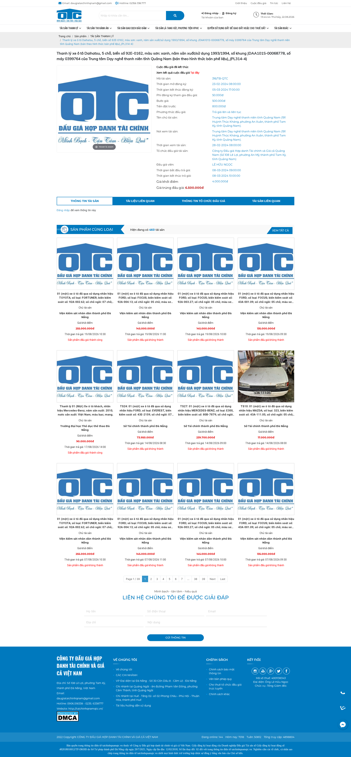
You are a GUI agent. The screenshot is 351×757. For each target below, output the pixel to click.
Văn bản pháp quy (220, 679)
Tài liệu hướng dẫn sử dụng (133, 705)
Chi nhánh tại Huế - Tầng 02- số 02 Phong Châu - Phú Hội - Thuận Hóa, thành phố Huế (157, 698)
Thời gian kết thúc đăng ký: (174, 89)
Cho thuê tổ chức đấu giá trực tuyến (225, 686)
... (188, 578)
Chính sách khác (219, 694)
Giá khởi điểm (167, 181)
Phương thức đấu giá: (171, 112)
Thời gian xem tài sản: (171, 145)
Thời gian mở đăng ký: (171, 84)
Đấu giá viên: (165, 164)
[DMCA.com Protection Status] (68, 713)
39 (203, 578)
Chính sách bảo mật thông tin (222, 671)
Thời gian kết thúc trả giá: (173, 175)
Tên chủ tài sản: (167, 117)
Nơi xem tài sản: (167, 131)
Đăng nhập (64, 210)
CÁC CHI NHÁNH (126, 675)
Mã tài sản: (163, 78)
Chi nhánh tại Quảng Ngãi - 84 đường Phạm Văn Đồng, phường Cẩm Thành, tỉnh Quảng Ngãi (157, 688)
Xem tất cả (280, 230)
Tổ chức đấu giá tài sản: (172, 151)
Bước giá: (162, 101)
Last (222, 578)
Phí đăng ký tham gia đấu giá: (176, 95)
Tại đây (194, 72)
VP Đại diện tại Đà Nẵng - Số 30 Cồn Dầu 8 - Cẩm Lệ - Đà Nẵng (156, 680)
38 (195, 578)
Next (213, 578)
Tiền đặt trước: (166, 106)
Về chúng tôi (124, 669)
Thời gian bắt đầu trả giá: (173, 170)
